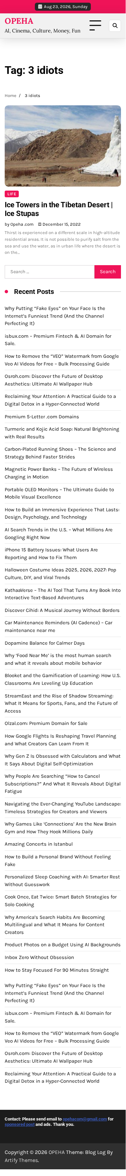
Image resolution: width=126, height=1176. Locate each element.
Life (11, 194)
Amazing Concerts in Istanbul (39, 844)
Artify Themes (21, 1160)
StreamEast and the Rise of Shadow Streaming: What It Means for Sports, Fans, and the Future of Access (61, 703)
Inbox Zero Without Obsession (39, 957)
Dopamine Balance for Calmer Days (45, 643)
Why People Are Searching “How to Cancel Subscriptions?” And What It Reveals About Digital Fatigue (63, 783)
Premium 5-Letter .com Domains (42, 417)
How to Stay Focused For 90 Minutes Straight (57, 970)
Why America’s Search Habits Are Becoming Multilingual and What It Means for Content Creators (55, 924)
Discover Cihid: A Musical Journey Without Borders (62, 610)
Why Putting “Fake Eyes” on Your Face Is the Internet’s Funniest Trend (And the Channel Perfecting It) (55, 315)
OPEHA (19, 21)
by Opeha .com (19, 224)
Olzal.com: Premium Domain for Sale (46, 723)
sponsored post (20, 1124)
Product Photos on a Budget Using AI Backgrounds (63, 945)
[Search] (115, 26)
